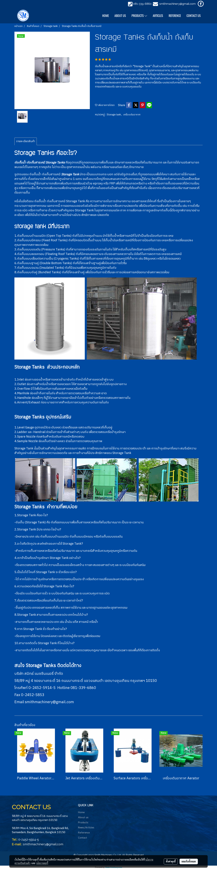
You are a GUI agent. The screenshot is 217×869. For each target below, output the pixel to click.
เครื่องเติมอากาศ (131, 115)
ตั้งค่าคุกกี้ (171, 861)
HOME (105, 16)
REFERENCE (175, 16)
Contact (82, 838)
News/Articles (86, 828)
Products (83, 823)
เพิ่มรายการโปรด (106, 105)
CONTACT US (193, 16)
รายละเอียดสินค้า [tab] (25, 141)
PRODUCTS (138, 16)
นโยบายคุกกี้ (42, 863)
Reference (84, 833)
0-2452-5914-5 (28, 839)
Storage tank (114, 115)
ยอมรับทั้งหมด (189, 861)
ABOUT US (120, 16)
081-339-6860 (142, 3)
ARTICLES (158, 16)
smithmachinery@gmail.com (177, 3)
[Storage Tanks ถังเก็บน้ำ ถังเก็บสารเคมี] (52, 70)
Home (81, 812)
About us (83, 817)
